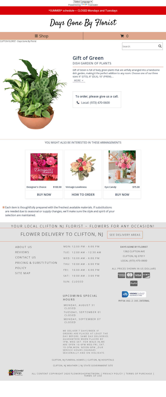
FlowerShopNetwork (85, 373)
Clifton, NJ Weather (65, 365)
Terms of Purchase (139, 373)
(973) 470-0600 (138, 260)
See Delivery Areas (125, 235)
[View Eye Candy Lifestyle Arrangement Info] (122, 167)
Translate (93, 4)
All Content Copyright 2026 (51, 373)
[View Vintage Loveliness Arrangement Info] (83, 167)
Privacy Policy (113, 373)
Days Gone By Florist (83, 23)
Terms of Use (93, 375)
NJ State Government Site (97, 365)
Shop (43, 36)
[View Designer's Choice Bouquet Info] (44, 167)
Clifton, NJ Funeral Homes (68, 359)
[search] (160, 46)
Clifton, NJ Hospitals (101, 359)
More (77, 80)
